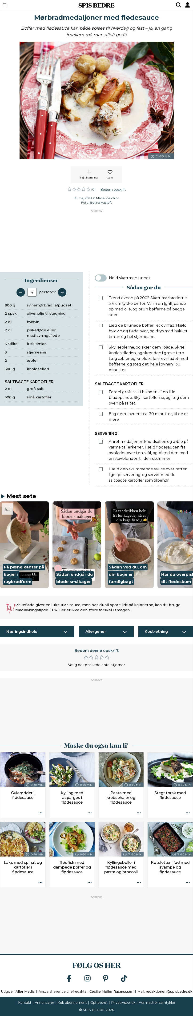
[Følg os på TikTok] (124, 979)
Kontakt (24, 1002)
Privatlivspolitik (123, 1002)
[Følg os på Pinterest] (105, 979)
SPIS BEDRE (96, 5)
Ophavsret (99, 1002)
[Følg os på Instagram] (87, 979)
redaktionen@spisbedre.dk (169, 991)
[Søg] (178, 5)
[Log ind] (187, 5)
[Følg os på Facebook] (69, 979)
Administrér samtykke (157, 1002)
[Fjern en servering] (20, 292)
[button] (24, 544)
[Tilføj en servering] (62, 292)
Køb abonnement (72, 1002)
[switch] (101, 278)
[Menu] (21, 5)
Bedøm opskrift (113, 189)
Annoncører (44, 1002)
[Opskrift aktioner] (40, 813)
